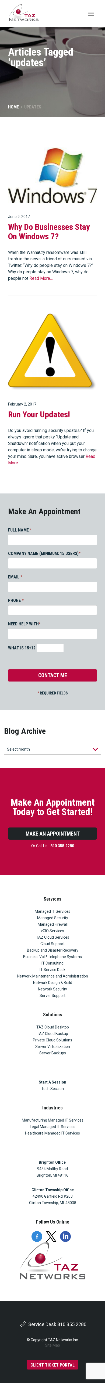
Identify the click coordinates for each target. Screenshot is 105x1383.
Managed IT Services (52, 911)
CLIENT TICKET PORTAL (52, 1365)
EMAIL (15, 577)
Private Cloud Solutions (52, 1040)
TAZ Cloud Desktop (52, 1027)
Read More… (41, 278)
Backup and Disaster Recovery (52, 950)
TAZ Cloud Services (52, 937)
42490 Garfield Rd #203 (53, 1196)
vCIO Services (52, 931)
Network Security (52, 989)
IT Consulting (52, 963)
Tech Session (52, 1088)
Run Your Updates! (39, 415)
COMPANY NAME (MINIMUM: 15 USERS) (44, 553)
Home (13, 107)
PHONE (16, 600)
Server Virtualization (52, 1046)
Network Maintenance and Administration (52, 976)
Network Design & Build (52, 982)
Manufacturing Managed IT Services (52, 1120)
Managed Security (52, 918)
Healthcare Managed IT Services (52, 1133)
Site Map (52, 1345)
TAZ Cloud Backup (52, 1033)
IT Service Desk (52, 970)
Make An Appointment (53, 833)
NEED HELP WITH (24, 623)
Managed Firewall (53, 924)
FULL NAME (20, 530)
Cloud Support (52, 944)
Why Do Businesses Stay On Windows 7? (49, 231)
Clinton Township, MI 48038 (52, 1203)
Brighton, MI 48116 (52, 1175)
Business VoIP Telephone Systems (52, 957)
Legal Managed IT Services (52, 1127)
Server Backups (52, 1053)
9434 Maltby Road (52, 1169)
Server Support (52, 995)
